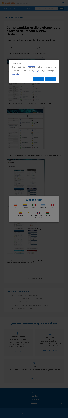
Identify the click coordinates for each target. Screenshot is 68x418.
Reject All (38, 79)
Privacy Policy (36, 71)
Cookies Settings (16, 79)
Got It (50, 79)
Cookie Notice (15, 74)
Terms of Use (31, 66)
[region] (34, 71)
